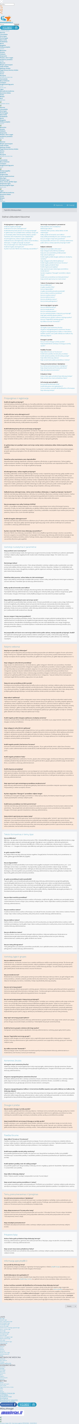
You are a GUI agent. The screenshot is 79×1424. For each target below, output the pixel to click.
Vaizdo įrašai (3, 87)
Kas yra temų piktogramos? (49, 301)
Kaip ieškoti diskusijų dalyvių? (50, 358)
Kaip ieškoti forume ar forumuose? (51, 352)
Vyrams (1, 1348)
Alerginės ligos (3, 1320)
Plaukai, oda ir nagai (5, 1352)
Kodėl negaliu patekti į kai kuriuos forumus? (54, 263)
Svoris (1, 1390)
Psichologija (2, 1370)
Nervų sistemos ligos (4, 1332)
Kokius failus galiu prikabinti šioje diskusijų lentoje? (56, 376)
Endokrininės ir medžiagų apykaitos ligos (10, 1327)
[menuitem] (71, 205)
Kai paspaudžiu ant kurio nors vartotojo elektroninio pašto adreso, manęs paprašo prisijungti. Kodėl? (57, 242)
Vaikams (2, 1349)
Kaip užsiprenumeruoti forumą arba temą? (54, 368)
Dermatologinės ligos (5, 1323)
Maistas (1, 1382)
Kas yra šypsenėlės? (47, 289)
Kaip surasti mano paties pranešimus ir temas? (55, 360)
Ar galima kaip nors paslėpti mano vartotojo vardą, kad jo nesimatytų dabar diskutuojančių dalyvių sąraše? (21, 234)
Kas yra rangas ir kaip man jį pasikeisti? (53, 239)
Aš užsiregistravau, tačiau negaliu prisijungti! (18, 239)
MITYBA (1, 61)
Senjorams (2, 1351)
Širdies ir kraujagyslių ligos (6, 1337)
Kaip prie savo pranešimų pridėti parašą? (53, 253)
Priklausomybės (4, 1377)
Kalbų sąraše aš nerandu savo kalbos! (52, 235)
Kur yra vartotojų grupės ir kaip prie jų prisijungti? (56, 313)
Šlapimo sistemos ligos (5, 1338)
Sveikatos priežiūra (4, 1354)
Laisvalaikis (2, 1367)
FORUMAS (2, 100)
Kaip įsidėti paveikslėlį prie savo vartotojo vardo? (56, 236)
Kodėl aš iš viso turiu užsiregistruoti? (15, 228)
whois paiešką (57, 1289)
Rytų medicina (3, 1360)
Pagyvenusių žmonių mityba (6, 1387)
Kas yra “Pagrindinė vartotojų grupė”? (52, 319)
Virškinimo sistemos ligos (6, 1341)
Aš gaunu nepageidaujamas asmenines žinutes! (55, 329)
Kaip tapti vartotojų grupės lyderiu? (51, 315)
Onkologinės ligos (4, 1334)
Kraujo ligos (2, 1331)
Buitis (1, 1374)
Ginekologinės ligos (4, 1324)
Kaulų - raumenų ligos (5, 1329)
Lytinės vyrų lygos (4, 1326)
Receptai (2, 1391)
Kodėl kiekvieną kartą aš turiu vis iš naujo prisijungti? (20, 230)
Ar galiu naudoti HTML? (48, 287)
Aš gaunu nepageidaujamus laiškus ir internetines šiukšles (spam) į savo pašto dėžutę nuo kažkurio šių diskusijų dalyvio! (57, 333)
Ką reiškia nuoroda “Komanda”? (50, 321)
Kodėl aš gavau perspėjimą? (49, 267)
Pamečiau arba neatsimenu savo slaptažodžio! (18, 236)
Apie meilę (2, 1371)
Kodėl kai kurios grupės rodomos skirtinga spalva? (56, 317)
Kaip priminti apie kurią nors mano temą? (53, 279)
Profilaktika (2, 1373)
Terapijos (2, 1362)
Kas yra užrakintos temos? (49, 299)
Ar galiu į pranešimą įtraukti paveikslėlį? (53, 291)
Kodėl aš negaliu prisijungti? (12, 226)
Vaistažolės (2, 1359)
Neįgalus (2, 1376)
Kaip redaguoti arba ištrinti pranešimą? (52, 251)
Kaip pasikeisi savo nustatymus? (51, 226)
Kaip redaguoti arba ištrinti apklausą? (52, 261)
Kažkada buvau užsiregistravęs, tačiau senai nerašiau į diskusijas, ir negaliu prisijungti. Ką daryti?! (21, 242)
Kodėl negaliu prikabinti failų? (50, 265)
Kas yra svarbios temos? (48, 295)
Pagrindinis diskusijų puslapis (12, 210)
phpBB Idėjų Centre (26, 1279)
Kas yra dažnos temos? (48, 297)
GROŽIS (2, 49)
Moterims (2, 1346)
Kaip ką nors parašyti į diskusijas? (51, 249)
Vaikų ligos (2, 1340)
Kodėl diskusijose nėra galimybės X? (52, 386)
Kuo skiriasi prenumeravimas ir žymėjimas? (54, 366)
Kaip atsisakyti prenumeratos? (50, 370)
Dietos (1, 1388)
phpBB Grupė (55, 1267)
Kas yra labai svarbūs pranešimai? (51, 293)
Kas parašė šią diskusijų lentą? (50, 384)
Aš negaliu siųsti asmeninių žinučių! (51, 327)
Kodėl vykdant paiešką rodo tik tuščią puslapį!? (55, 356)
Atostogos (2, 1368)
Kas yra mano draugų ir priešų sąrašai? (53, 342)
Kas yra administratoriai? (48, 307)
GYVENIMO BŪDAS (4, 31)
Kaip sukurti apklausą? (48, 255)
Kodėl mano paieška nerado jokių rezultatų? (54, 354)
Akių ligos (2, 1318)
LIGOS (1, 86)
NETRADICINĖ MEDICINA (6, 77)
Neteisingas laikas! (46, 228)
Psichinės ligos (3, 1335)
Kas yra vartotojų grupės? (48, 311)
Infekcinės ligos (3, 1343)
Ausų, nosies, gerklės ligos (6, 1321)
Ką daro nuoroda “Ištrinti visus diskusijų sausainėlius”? (21, 249)
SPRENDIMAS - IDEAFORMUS (29, 1423)
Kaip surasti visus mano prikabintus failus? (54, 378)
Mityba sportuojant (4, 1384)
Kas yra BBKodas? (46, 285)
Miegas (1, 1355)
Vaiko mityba (3, 1385)
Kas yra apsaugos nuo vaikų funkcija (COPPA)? (18, 245)
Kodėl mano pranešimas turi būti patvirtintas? (55, 277)
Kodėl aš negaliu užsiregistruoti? (14, 247)
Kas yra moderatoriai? (47, 309)
